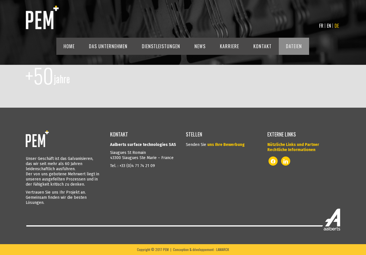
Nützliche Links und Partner (293, 144)
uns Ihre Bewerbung (226, 144)
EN (329, 25)
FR (321, 25)
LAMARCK (222, 249)
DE (337, 25)
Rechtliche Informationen (291, 149)
